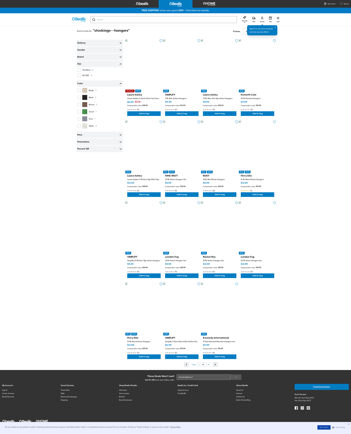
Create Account (8, 393)
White (93, 126)
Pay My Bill (182, 393)
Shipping (64, 400)
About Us (239, 390)
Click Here (191, 10)
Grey (92, 119)
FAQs (63, 393)
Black (92, 97)
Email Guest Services (321, 387)
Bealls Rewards (8, 397)
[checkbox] (79, 70)
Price (79, 135)
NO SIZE (87, 75)
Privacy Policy (175, 427)
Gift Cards (123, 390)
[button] (339, 427)
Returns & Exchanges (69, 397)
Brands (122, 397)
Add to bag (150, 114)
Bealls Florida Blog (243, 400)
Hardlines (87, 70)
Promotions (83, 142)
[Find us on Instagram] (302, 408)
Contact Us (240, 397)
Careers (239, 393)
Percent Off (83, 149)
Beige (92, 90)
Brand (80, 57)
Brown (93, 104)
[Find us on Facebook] (296, 408)
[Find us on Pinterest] (308, 408)
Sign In (4, 390)
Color (80, 83)
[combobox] (163, 19)
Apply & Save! (183, 390)
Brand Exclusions (125, 400)
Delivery (81, 43)
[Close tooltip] (275, 27)
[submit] (236, 377)
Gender (81, 50)
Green (92, 111)
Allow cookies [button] (324, 427)
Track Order (65, 390)
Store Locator (124, 393)
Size (79, 64)
